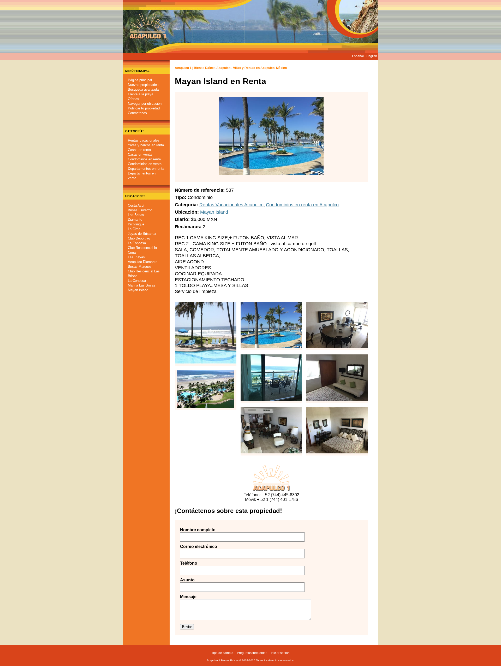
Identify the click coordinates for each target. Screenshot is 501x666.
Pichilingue (136, 224)
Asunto (187, 580)
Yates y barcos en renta (146, 145)
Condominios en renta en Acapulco (302, 204)
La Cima (134, 229)
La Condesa (137, 243)
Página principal (140, 80)
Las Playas (136, 257)
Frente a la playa (140, 94)
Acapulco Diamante (142, 262)
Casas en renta (139, 150)
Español (358, 56)
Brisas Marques (140, 266)
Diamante (135, 219)
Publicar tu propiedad (144, 108)
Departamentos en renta (146, 169)
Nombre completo (193, 530)
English (371, 56)
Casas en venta (140, 154)
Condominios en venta (145, 164)
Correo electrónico (193, 546)
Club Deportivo (139, 238)
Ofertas (133, 99)
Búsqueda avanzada (143, 89)
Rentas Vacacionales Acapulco (231, 204)
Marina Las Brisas (141, 285)
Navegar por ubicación (145, 104)
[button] (205, 360)
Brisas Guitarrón (140, 210)
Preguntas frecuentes (252, 653)
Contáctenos (137, 113)
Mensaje (188, 596)
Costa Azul (136, 205)
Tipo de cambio (222, 653)
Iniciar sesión (280, 653)
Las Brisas (136, 215)
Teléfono (188, 563)
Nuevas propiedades (143, 85)
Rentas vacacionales (143, 140)
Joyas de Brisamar (142, 234)
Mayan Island (138, 290)
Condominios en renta (144, 159)
